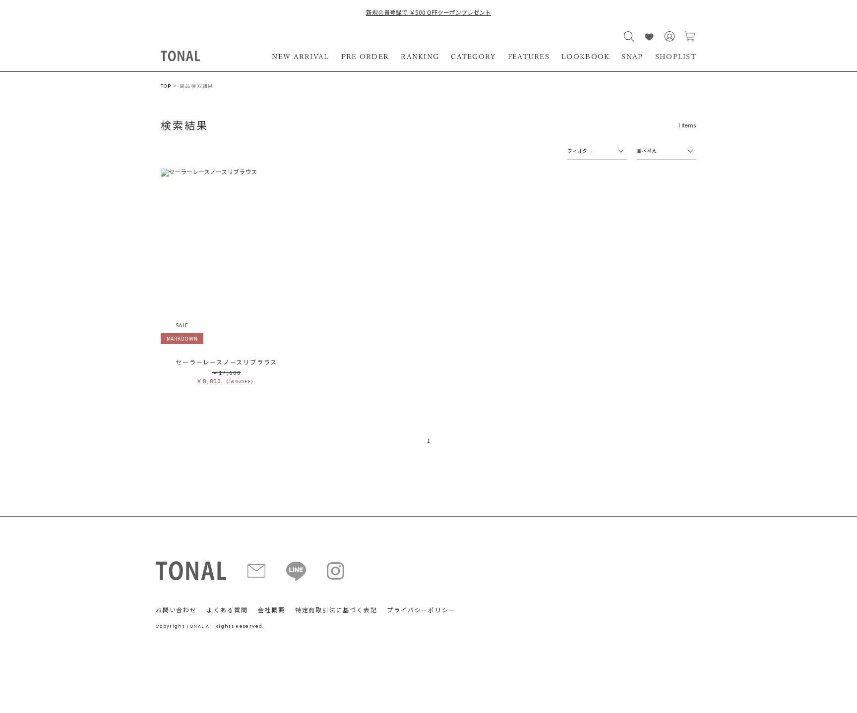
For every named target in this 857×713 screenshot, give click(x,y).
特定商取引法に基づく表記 (336, 609)
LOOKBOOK (585, 56)
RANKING (420, 56)
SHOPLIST (675, 56)
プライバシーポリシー (421, 609)
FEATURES (529, 56)
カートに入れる (689, 36)
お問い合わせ (176, 609)
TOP (166, 86)
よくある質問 (227, 609)
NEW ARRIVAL (300, 56)
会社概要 (271, 609)
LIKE (649, 36)
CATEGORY (473, 56)
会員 (669, 36)
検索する (628, 36)
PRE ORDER (365, 56)
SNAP (632, 56)
